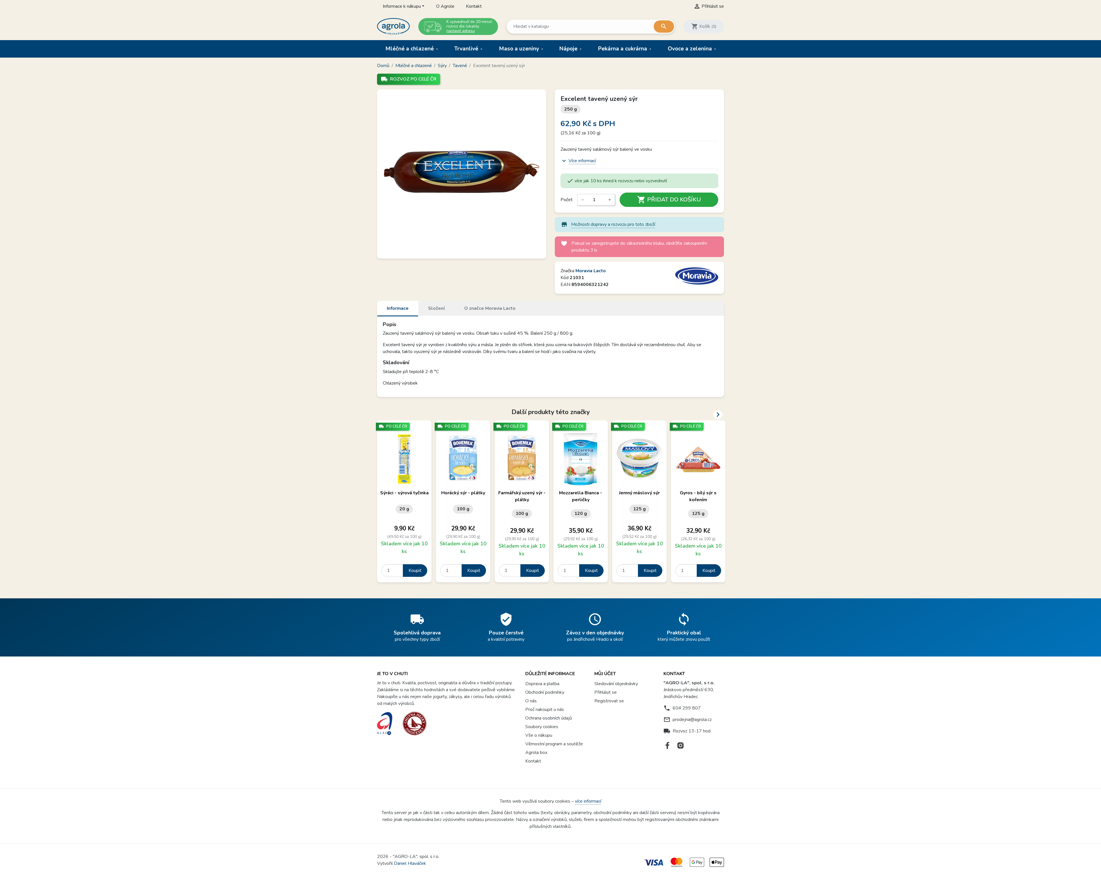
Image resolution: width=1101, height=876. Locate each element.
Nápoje (569, 48)
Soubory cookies (541, 727)
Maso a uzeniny (519, 48)
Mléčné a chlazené (410, 48)
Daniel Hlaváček (410, 863)
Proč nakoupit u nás (544, 709)
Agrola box (536, 752)
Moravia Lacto (590, 271)
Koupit (415, 570)
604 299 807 (687, 708)
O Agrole (445, 6)
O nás (531, 701)
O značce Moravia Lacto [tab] (490, 308)
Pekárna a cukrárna (623, 48)
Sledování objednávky (616, 684)
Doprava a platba (542, 684)
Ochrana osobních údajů (548, 718)
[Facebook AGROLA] (667, 745)
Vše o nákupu (538, 735)
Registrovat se (609, 701)
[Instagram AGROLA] (680, 745)
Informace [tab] (398, 308)
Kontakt (474, 6)
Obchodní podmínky (544, 692)
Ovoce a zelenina (690, 48)
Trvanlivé (467, 48)
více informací (588, 801)
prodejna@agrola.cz (692, 719)
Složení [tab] (436, 308)
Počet (567, 200)
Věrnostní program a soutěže (554, 744)
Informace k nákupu (402, 6)
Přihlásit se (605, 692)
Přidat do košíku (669, 199)
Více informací (582, 161)
